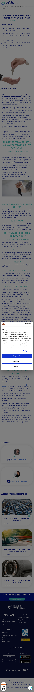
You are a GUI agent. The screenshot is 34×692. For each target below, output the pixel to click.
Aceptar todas (17, 356)
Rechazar (17, 366)
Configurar (26, 350)
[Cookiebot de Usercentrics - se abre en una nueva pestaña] (25, 324)
